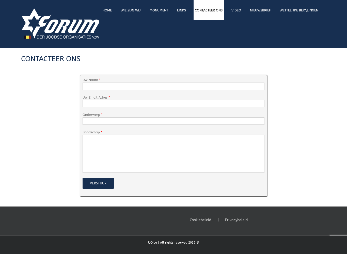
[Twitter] (263, 220)
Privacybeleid (236, 220)
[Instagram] (270, 220)
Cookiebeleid (200, 220)
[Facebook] (257, 220)
